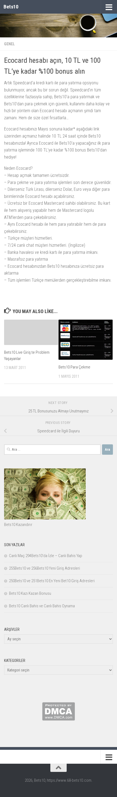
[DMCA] (58, 719)
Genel (9, 44)
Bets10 (11, 7)
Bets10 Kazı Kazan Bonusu (30, 593)
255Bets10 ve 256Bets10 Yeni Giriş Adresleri (44, 568)
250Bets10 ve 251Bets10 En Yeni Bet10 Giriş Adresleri (52, 580)
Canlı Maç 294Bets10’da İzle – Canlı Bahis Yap (45, 555)
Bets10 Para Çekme (74, 367)
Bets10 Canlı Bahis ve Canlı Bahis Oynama (42, 605)
